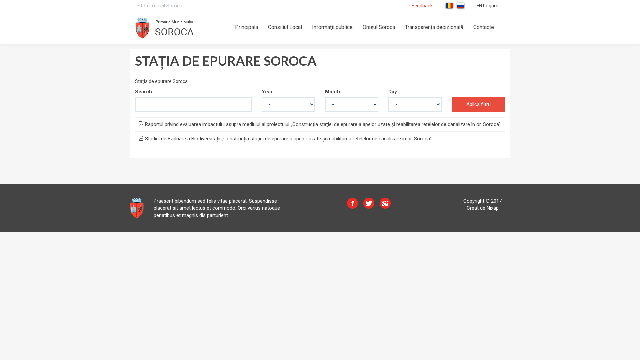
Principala (246, 27)
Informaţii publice (332, 27)
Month (332, 92)
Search (143, 92)
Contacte (483, 27)
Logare (490, 6)
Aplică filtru (478, 104)
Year (267, 92)
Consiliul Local (285, 27)
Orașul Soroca (379, 27)
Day (392, 92)
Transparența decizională (434, 27)
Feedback (422, 6)
